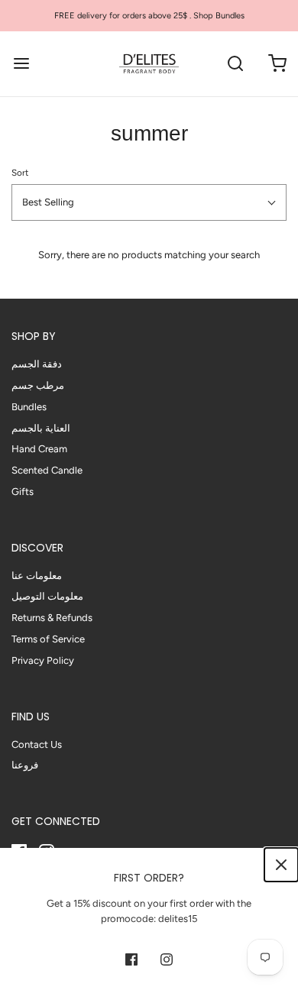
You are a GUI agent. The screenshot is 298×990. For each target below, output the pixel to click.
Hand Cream (39, 449)
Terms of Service (48, 639)
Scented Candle (47, 470)
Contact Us (36, 744)
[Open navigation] (21, 64)
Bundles (29, 406)
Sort (19, 172)
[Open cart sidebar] (277, 64)
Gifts (22, 491)
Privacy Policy (42, 660)
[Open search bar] (235, 64)
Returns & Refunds (51, 617)
